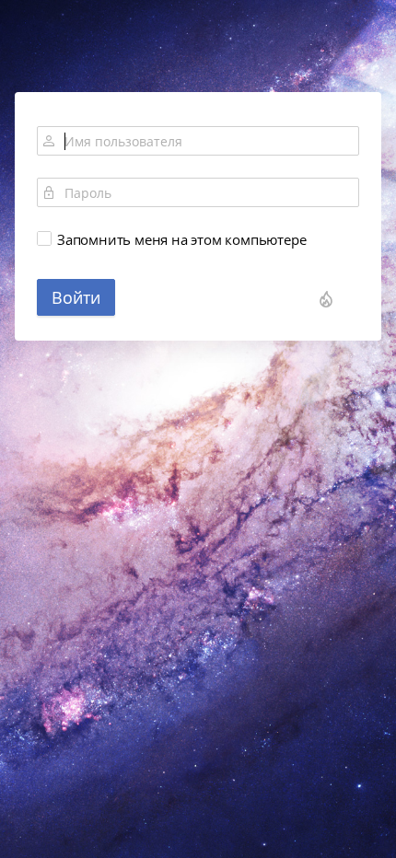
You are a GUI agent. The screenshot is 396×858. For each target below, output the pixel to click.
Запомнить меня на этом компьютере (181, 239)
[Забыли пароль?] (326, 299)
